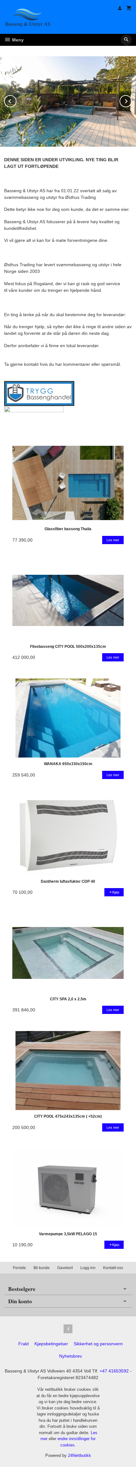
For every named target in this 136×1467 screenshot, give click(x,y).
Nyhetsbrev (70, 1356)
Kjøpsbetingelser (51, 1343)
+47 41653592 (114, 1370)
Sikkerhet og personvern (98, 1343)
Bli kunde (42, 1268)
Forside (19, 1268)
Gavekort (65, 1268)
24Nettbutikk (79, 1455)
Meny (17, 39)
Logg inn (88, 1268)
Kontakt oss (113, 1268)
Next (131, 100)
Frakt (23, 1343)
